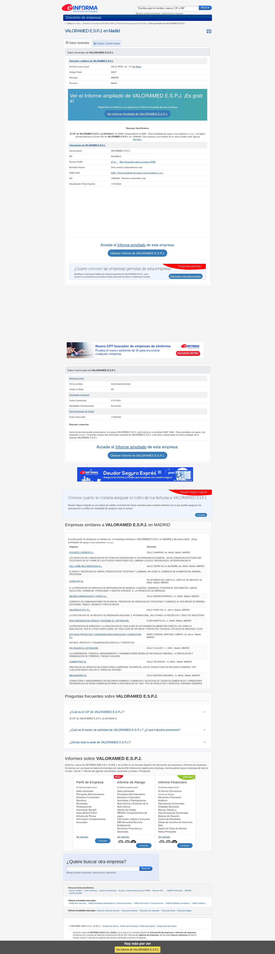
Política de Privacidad (129, 926)
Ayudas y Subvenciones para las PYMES (134, 890)
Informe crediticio (75, 890)
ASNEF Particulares (175, 890)
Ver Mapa (137, 66)
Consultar (103, 840)
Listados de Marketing (107, 890)
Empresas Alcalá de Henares (108, 910)
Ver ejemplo (82, 836)
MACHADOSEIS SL (78, 675)
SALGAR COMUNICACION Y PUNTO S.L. (88, 596)
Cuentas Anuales (75, 893)
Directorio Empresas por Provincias (131, 23)
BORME (188, 890)
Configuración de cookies (167, 926)
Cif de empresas (90, 890)
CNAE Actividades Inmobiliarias (178, 903)
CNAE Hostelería (198, 903)
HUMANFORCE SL (77, 661)
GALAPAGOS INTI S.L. (79, 609)
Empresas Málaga (184, 910)
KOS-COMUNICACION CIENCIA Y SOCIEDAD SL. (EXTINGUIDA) (99, 620)
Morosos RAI (158, 890)
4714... (114, 161)
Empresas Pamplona (130, 910)
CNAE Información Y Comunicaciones (148, 903)
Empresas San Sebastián (149, 910)
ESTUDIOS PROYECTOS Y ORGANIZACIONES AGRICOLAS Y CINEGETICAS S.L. (105, 636)
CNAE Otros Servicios (77, 903)
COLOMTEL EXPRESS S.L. (81, 552)
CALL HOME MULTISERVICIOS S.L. (85, 566)
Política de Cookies (147, 926)
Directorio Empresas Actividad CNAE (99, 23)
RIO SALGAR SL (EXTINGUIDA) (83, 648)
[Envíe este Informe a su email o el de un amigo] (209, 31)
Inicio (78, 23)
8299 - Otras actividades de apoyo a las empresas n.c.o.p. (137, 172)
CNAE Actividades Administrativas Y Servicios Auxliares (110, 903)
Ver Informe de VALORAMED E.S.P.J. (137, 949)
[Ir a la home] (80, 7)
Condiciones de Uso (110, 926)
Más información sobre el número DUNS (137, 161)
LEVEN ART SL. (76, 581)
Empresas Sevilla (168, 910)
